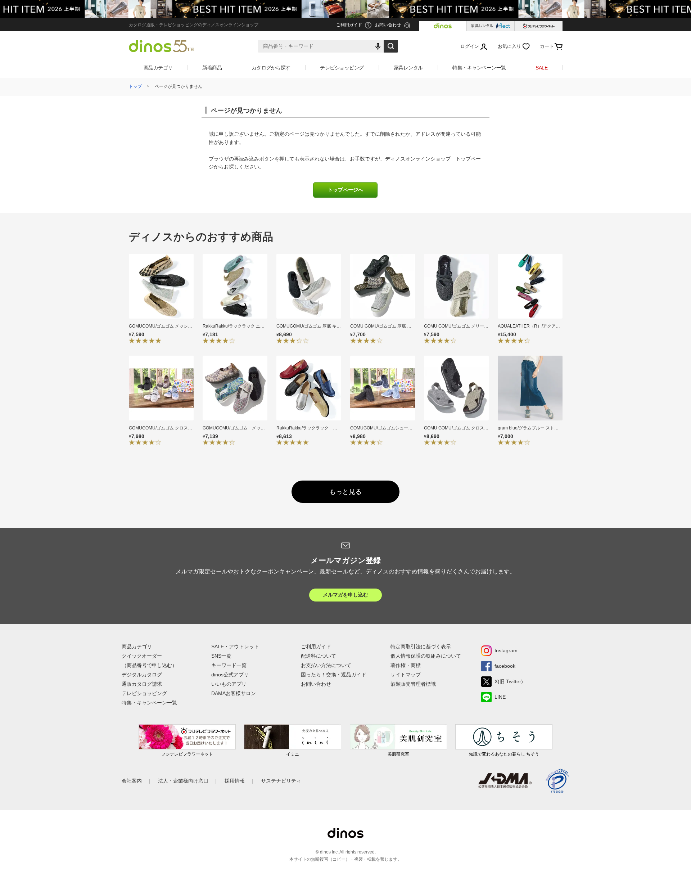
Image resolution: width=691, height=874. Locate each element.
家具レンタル (408, 68)
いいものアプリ (229, 684)
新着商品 (212, 68)
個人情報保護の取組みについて (425, 656)
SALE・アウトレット (235, 646)
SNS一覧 (221, 656)
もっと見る (345, 491)
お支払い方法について (326, 665)
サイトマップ (405, 674)
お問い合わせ (316, 684)
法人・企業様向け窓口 (183, 781)
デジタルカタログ (142, 674)
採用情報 (235, 781)
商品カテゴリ (158, 68)
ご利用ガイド (316, 646)
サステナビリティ (281, 781)
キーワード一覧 (229, 665)
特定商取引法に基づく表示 (420, 646)
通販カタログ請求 (142, 684)
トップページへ (345, 190)
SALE (541, 68)
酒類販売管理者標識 (413, 684)
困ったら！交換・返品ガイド (333, 674)
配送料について (318, 656)
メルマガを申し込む (345, 595)
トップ (135, 86)
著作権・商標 (405, 665)
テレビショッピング (342, 68)
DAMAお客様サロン (233, 693)
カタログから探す (271, 68)
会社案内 (132, 781)
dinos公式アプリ (230, 674)
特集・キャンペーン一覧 (479, 68)
